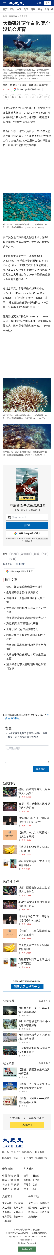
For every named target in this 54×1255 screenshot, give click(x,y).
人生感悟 (7, 1207)
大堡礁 (14, 554)
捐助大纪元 (41, 1158)
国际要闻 (13, 16)
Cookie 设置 (27, 1249)
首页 (5, 9)
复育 (13, 559)
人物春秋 (18, 1212)
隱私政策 (28, 541)
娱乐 (16, 1184)
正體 (39, 3)
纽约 (26, 1175)
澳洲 (26, 1189)
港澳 (16, 1180)
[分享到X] (19, 97)
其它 (35, 1189)
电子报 (5, 1152)
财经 (10, 1184)
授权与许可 (27, 1152)
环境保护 (20, 564)
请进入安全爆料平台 (27, 986)
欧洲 (35, 1184)
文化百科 (7, 1203)
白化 (44, 554)
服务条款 (39, 1152)
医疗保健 (33, 1207)
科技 (4, 1184)
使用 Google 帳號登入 (29, 533)
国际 (33, 9)
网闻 (16, 1189)
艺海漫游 (7, 1221)
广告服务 (28, 1158)
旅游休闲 (33, 1216)
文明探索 (18, 1203)
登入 (47, 3)
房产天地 (33, 1203)
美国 (26, 9)
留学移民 (44, 1203)
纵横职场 (33, 1212)
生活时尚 (44, 1207)
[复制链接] (26, 97)
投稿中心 (17, 1158)
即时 (12, 9)
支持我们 (27, 1124)
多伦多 (36, 1180)
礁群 (36, 554)
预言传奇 (18, 1216)
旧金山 (36, 1175)
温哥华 (27, 1184)
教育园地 (7, 1216)
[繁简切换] (47, 97)
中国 (19, 9)
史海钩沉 (7, 1212)
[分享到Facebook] (6, 97)
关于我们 (15, 1152)
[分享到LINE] (13, 97)
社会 (10, 1189)
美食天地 (44, 1212)
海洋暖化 (25, 554)
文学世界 (18, 1207)
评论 (39, 9)
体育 (4, 1189)
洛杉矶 (27, 1180)
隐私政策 (7, 1158)
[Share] (20, 797)
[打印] (33, 97)
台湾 (46, 9)
